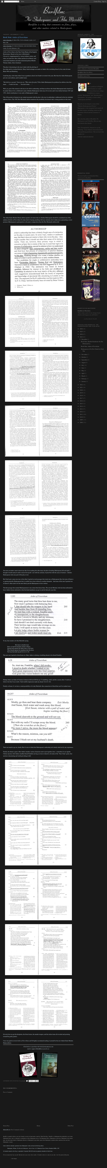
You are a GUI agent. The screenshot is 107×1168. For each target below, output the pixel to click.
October (84, 357)
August (84, 362)
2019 (81, 393)
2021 (81, 387)
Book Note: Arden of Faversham (90, 346)
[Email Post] (27, 1080)
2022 (81, 385)
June (83, 368)
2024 (81, 334)
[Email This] (30, 1081)
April (83, 373)
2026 (81, 329)
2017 (81, 398)
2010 (81, 417)
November (85, 354)
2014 (81, 406)
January (84, 381)
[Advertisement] (38, 1108)
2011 (81, 414)
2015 (81, 403)
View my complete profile (86, 136)
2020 (81, 390)
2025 (81, 331)
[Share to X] (34, 1081)
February (84, 379)
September (85, 360)
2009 (81, 420)
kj (90, 83)
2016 (81, 401)
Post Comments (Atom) (17, 1130)
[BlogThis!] (32, 1081)
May (83, 370)
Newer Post (6, 1126)
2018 (81, 395)
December (84, 339)
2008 (81, 422)
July (83, 365)
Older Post (70, 1126)
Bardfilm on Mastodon (84, 311)
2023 (81, 337)
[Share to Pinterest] (38, 1081)
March (83, 376)
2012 (81, 412)
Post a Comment (7, 1092)
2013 (81, 409)
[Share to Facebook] (36, 1081)
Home (38, 1126)
